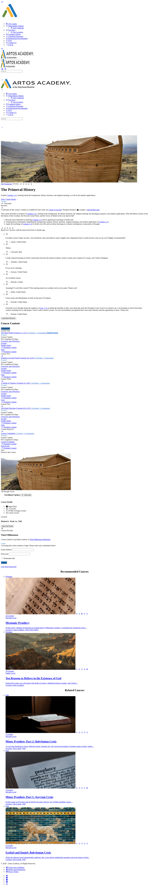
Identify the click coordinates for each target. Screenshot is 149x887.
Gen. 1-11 (43, 308)
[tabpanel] (74, 212)
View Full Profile (7, 526)
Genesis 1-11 (12, 195)
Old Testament (6, 184)
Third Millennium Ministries (40, 539)
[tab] (74, 201)
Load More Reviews (8, 318)
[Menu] (2, 2)
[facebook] (7, 876)
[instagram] (7, 878)
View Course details (8, 199)
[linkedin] (7, 880)
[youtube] (7, 882)
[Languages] (5, 69)
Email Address (6, 550)
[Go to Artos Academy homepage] (17, 58)
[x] (7, 884)
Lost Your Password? (9, 567)
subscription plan (93, 210)
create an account (55, 210)
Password (4, 554)
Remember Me (9, 558)
